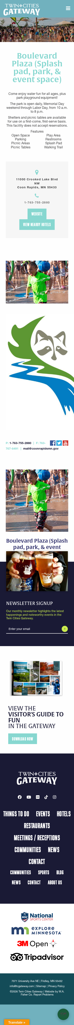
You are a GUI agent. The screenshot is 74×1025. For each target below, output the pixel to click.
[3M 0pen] (37, 943)
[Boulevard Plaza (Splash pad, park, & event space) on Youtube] (65, 443)
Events (43, 813)
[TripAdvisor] (37, 957)
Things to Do (16, 813)
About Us (55, 882)
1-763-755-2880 (37, 202)
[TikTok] (46, 797)
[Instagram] (54, 797)
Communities (28, 849)
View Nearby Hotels (37, 224)
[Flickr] (37, 797)
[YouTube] (29, 797)
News (53, 849)
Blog (60, 872)
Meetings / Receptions (37, 837)
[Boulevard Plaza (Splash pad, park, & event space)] (37, 372)
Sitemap (41, 986)
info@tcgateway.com (22, 986)
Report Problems (43, 994)
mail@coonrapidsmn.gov (40, 448)
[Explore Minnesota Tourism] (37, 930)
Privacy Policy (56, 986)
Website (37, 214)
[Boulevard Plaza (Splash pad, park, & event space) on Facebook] (53, 443)
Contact (37, 861)
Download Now (22, 739)
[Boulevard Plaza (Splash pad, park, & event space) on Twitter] (59, 443)
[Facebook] (20, 797)
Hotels (64, 813)
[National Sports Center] (37, 917)
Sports (44, 872)
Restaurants (37, 825)
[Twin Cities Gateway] (22, 9)
